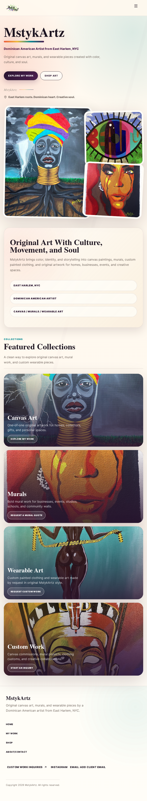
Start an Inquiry (22, 668)
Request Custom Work (26, 591)
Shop (9, 742)
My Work (12, 733)
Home (9, 724)
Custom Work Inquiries (25, 767)
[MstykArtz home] (67, 8)
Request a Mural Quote (26, 515)
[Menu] (137, 8)
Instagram (59, 767)
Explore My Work (20, 75)
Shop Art (51, 75)
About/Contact (16, 752)
